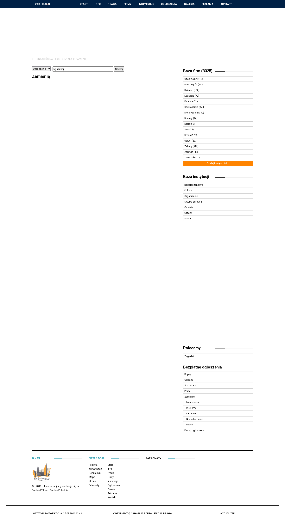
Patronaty (94, 485)
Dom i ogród (191, 84)
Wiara (187, 218)
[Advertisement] (142, 29)
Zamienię (81, 59)
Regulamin (95, 472)
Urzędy (188, 212)
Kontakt (226, 4)
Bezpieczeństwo (193, 184)
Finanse (188, 101)
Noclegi (188, 118)
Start (84, 4)
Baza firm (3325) (197, 71)
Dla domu (191, 408)
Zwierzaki (189, 157)
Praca (187, 391)
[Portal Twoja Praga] (41, 473)
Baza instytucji (196, 176)
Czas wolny (190, 79)
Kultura (188, 190)
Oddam (188, 379)
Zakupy (188, 146)
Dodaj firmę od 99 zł (218, 163)
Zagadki (189, 356)
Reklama (207, 4)
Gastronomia (191, 107)
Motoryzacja (191, 112)
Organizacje (191, 196)
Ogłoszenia (169, 4)
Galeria (189, 4)
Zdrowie (189, 152)
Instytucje (146, 4)
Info (98, 4)
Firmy (127, 4)
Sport (187, 124)
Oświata (188, 207)
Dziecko (189, 90)
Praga (112, 4)
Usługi (188, 140)
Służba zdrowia (193, 201)
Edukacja (189, 95)
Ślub (186, 129)
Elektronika (192, 413)
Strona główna (42, 59)
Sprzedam (190, 385)
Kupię (187, 374)
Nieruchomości (194, 419)
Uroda (187, 135)
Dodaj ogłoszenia (194, 430)
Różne (189, 424)
